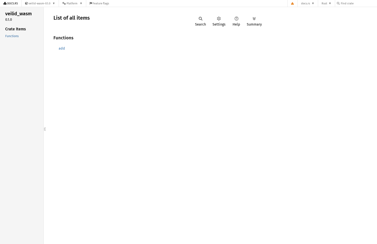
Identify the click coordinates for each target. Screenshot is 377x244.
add (62, 48)
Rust (324, 3)
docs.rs (305, 3)
